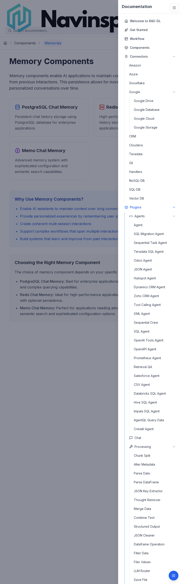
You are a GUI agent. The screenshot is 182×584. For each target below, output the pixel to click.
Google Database (147, 110)
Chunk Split (142, 455)
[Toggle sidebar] (174, 8)
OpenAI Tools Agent (148, 340)
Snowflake (137, 83)
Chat (138, 438)
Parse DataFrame (146, 482)
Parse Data (142, 473)
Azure (133, 74)
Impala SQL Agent (147, 411)
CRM (132, 136)
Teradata (135, 154)
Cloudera (136, 145)
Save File (140, 580)
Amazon (135, 65)
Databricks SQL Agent (150, 393)
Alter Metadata (144, 464)
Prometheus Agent (147, 358)
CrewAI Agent (144, 429)
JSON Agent (143, 269)
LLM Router (142, 571)
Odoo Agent (143, 260)
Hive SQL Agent (145, 402)
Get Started (139, 30)
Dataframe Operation (149, 544)
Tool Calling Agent (147, 305)
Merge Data (142, 509)
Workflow (137, 39)
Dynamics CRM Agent (149, 287)
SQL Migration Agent (149, 234)
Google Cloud (144, 118)
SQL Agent (141, 331)
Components (140, 47)
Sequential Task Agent (150, 243)
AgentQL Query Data (149, 420)
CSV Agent (142, 384)
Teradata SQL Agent (149, 251)
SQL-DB (134, 189)
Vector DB (136, 198)
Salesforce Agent (146, 376)
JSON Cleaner (144, 535)
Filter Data (141, 553)
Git (131, 163)
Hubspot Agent (145, 278)
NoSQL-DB (137, 180)
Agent (138, 225)
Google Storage (145, 127)
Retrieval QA (143, 367)
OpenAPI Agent (145, 349)
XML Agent (142, 314)
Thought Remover (147, 500)
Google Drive (143, 101)
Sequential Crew (146, 322)
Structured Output (147, 526)
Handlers (135, 172)
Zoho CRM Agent (146, 296)
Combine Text (144, 517)
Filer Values (142, 562)
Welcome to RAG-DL (145, 21)
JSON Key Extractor (148, 491)
